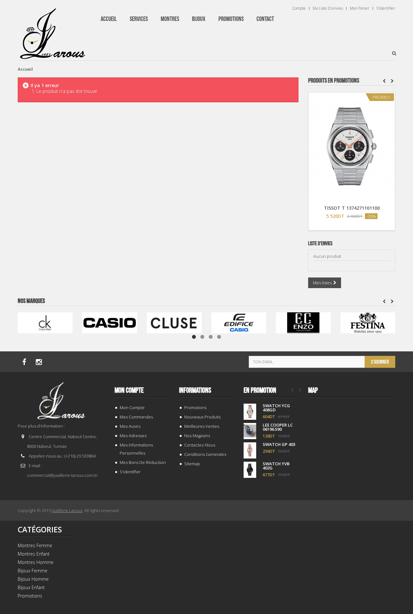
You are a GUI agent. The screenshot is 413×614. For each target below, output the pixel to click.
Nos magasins (197, 435)
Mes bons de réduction (143, 462)
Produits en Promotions (333, 81)
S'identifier (385, 8)
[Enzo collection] (303, 322)
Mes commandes (136, 417)
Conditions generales (205, 454)
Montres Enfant (34, 554)
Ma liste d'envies (328, 8)
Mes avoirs (130, 426)
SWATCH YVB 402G (276, 466)
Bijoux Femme (32, 571)
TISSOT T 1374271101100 (352, 208)
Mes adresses (133, 435)
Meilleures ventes (201, 426)
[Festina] (367, 322)
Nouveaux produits (202, 417)
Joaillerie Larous (67, 510)
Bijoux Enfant (31, 587)
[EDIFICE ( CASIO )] (238, 322)
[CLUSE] (174, 322)
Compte (299, 8)
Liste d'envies (320, 243)
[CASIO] (109, 322)
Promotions (195, 407)
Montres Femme (35, 545)
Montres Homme (36, 562)
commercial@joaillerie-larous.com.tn (62, 475)
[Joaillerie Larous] (53, 31)
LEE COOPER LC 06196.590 (278, 427)
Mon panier (359, 8)
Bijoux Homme (33, 579)
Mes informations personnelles (136, 449)
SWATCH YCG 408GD (276, 408)
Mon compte (129, 390)
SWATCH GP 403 (279, 444)
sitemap (192, 464)
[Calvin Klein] (45, 322)
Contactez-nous (199, 445)
